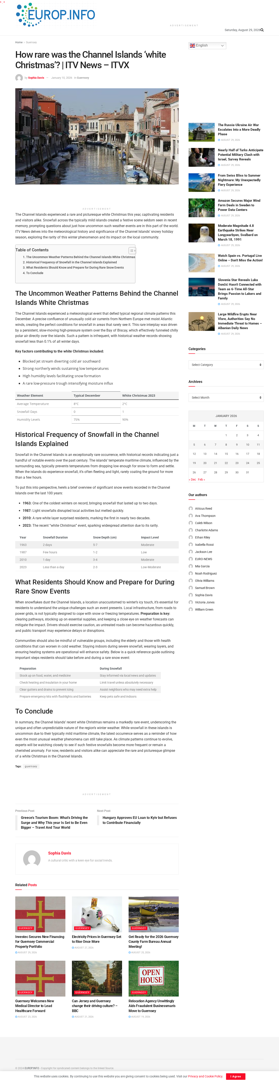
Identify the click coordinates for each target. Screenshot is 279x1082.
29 (226, 472)
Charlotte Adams (206, 530)
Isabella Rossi (204, 544)
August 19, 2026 (140, 1016)
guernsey (31, 766)
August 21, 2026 (84, 1016)
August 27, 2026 (84, 947)
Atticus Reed (203, 508)
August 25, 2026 (140, 952)
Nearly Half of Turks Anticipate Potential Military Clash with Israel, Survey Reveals (240, 154)
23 (236, 463)
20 (204, 463)
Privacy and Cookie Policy (205, 1076)
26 (194, 472)
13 (204, 453)
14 (215, 453)
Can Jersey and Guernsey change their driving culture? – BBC (94, 1006)
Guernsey (31, 42)
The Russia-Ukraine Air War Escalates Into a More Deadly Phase (239, 129)
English (201, 45)
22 (226, 463)
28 (215, 472)
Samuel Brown (205, 588)
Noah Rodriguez (206, 573)
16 (236, 453)
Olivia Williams (204, 580)
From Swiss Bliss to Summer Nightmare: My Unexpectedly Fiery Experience (239, 180)
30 (236, 472)
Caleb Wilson (203, 523)
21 (215, 463)
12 (194, 453)
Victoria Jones (204, 602)
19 (194, 463)
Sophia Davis (36, 77)
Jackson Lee (203, 552)
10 (247, 444)
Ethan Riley (202, 537)
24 (247, 463)
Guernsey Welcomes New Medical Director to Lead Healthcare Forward (34, 1006)
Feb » (201, 479)
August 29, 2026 (27, 952)
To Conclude (34, 273)
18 (258, 453)
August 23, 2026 (27, 1016)
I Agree (235, 1076)
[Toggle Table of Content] (130, 250)
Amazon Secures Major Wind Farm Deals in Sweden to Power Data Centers (239, 205)
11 (258, 444)
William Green (204, 609)
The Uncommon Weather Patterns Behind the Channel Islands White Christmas (80, 257)
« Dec (192, 479)
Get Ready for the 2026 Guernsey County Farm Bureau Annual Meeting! (154, 942)
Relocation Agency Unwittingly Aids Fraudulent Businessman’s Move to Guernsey (152, 1006)
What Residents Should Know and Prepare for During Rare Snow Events (75, 267)
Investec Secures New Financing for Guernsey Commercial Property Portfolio (39, 942)
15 (226, 453)
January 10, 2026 (61, 77)
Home (18, 42)
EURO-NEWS (203, 559)
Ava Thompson (205, 516)
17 (247, 453)
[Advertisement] (184, 11)
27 (204, 472)
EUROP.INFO (32, 1068)
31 (247, 472)
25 (258, 463)
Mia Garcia (202, 566)
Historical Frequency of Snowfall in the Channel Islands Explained (71, 262)
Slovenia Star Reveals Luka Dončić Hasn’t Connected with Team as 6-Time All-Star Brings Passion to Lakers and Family (239, 289)
